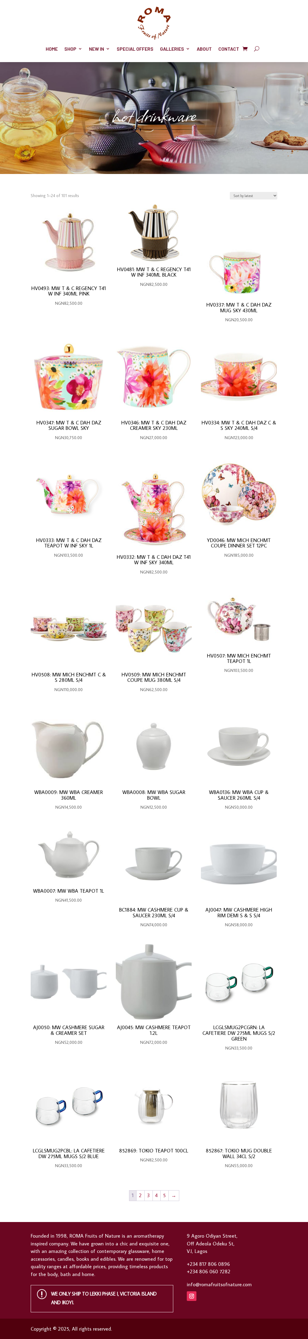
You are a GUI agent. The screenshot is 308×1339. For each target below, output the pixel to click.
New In (96, 49)
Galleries (172, 49)
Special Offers (135, 49)
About (204, 49)
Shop (70, 49)
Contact (228, 49)
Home (52, 49)
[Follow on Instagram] (191, 1296)
